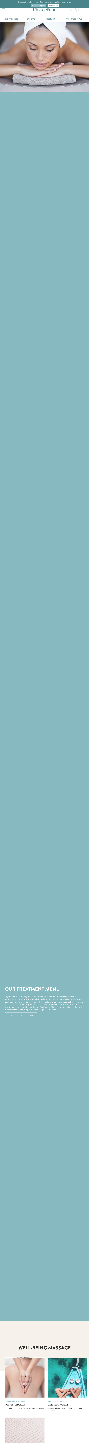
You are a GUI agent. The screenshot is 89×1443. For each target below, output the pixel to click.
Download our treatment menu (21, 1015)
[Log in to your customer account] (75, 9)
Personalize (53, 5)
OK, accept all (38, 5)
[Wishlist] (79, 9)
